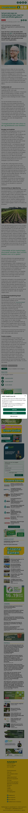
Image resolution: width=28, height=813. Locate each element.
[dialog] (14, 406)
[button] (14, 416)
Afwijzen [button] (14, 413)
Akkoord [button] (14, 409)
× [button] (25, 395)
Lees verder (10, 406)
